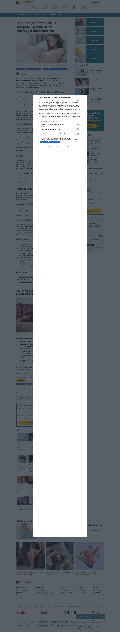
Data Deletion (52, 146)
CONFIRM (50, 141)
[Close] (84, 97)
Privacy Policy (68, 146)
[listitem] (60, 121)
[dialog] (60, 316)
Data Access (60, 146)
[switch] (77, 124)
